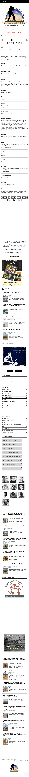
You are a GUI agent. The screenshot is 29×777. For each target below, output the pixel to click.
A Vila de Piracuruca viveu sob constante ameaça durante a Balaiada (13, 551)
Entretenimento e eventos (7, 393)
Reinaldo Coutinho (7, 295)
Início (14, 760)
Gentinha (3, 134)
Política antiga (5, 422)
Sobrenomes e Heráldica (7, 430)
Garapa (3, 79)
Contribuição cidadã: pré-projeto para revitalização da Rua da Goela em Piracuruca (14, 513)
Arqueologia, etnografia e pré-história (10, 379)
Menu (13, 29)
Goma (2, 151)
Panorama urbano (6, 416)
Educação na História (6, 391)
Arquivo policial (5, 383)
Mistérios (4, 410)
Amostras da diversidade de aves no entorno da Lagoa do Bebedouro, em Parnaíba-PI (14, 539)
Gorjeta (3, 159)
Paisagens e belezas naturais (8, 414)
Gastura (3, 97)
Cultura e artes (5, 389)
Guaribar (3, 189)
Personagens (5, 418)
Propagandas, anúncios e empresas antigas (11, 424)
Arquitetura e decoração (7, 381)
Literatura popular (6, 407)
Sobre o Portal (20, 760)
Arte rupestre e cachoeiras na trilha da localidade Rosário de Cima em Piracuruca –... (14, 564)
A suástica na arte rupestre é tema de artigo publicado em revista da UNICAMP (14, 526)
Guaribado (3, 182)
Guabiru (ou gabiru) (6, 175)
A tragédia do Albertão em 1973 (11, 292)
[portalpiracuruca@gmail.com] (5, 1)
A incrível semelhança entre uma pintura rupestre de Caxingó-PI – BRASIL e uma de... (14, 658)
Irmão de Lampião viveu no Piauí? (11, 695)
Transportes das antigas (7, 432)
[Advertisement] (14, 220)
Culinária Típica (5, 387)
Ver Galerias (18, 371)
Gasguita (3, 90)
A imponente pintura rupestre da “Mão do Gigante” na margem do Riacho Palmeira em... (14, 683)
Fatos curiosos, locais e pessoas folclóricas (11, 397)
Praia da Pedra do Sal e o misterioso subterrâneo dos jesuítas (12, 330)
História (4, 403)
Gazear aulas (4, 111)
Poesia (4, 368)
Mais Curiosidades (14, 256)
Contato (26, 760)
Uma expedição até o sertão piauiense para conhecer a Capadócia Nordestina (14, 304)
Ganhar (3, 63)
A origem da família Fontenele (10, 671)
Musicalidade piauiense (7, 412)
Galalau (3, 54)
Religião (4, 426)
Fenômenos (4, 399)
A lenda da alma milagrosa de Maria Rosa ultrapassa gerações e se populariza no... (13, 721)
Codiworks (4, 758)
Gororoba (3, 166)
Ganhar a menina (5, 71)
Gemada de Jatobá (6, 118)
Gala (2, 47)
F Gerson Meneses (7, 308)
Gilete (2, 142)
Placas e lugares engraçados (8, 420)
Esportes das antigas (6, 395)
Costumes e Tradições (7, 385)
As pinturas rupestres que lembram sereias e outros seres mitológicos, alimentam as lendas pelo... (14, 708)
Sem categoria (5, 428)
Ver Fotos (10, 371)
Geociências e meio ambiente (8, 401)
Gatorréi (3, 103)
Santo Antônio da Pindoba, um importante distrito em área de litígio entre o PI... (13, 317)
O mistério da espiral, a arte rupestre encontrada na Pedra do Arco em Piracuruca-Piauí (14, 734)
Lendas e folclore (6, 405)
